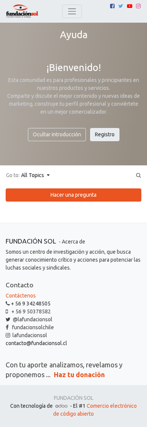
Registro (105, 134)
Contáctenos (21, 296)
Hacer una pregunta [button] (73, 195)
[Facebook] (112, 6)
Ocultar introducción (57, 134)
